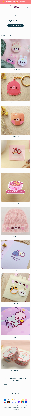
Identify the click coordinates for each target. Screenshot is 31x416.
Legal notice (16, 409)
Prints (15, 337)
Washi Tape (15, 370)
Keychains (14, 103)
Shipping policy (24, 407)
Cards (15, 270)
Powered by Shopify (17, 405)
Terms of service (16, 407)
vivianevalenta (8, 405)
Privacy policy (7, 407)
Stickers (14, 203)
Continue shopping (16, 25)
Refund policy (26, 405)
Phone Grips (15, 69)
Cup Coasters (14, 170)
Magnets (15, 136)
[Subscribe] (26, 384)
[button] (2, 6)
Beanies (14, 237)
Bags (14, 304)
